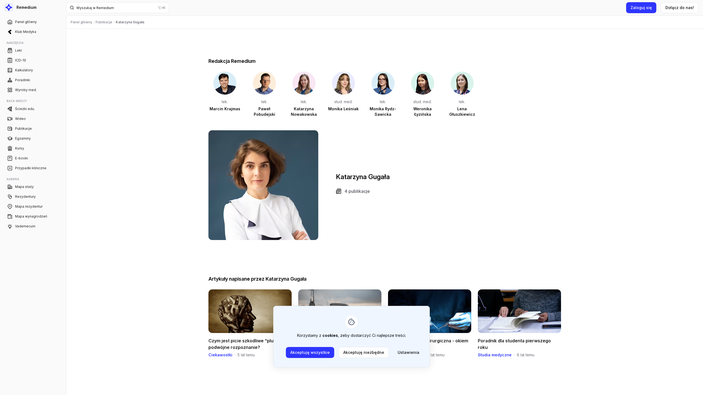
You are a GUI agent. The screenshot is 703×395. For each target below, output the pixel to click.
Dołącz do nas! (679, 7)
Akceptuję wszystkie (310, 352)
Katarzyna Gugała (286, 279)
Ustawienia (408, 352)
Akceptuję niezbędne (363, 352)
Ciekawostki (220, 354)
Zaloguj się (641, 7)
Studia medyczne (495, 354)
